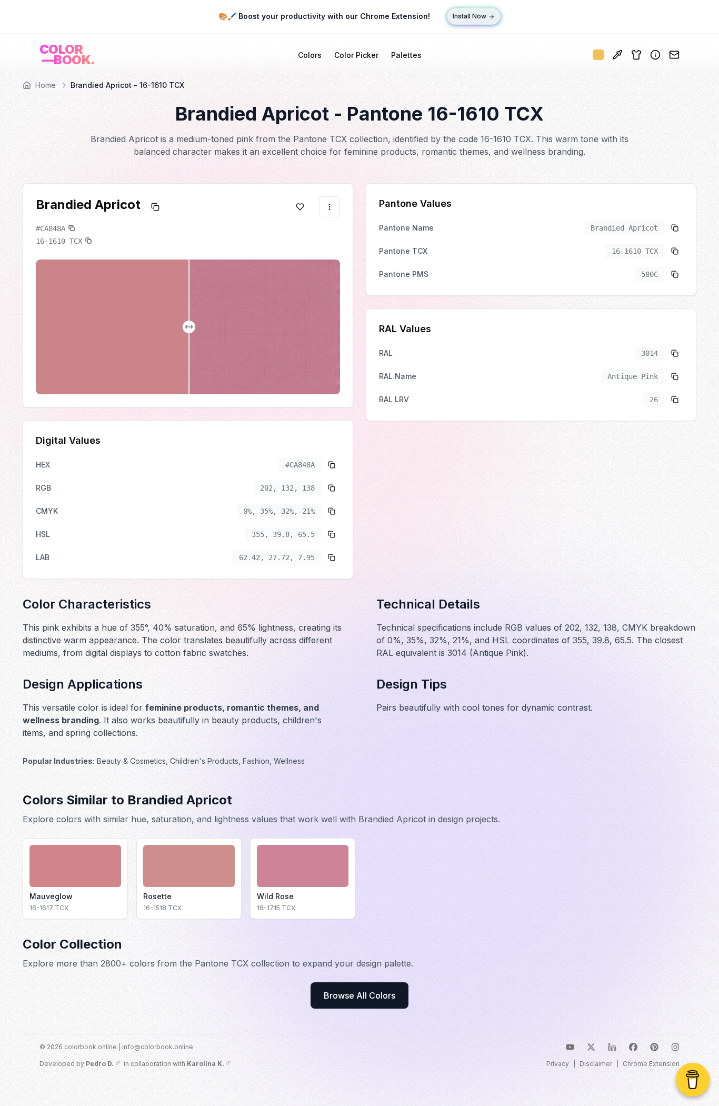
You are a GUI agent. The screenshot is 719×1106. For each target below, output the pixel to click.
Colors (310, 55)
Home (45, 85)
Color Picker (356, 55)
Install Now (469, 17)
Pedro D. (100, 1064)
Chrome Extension (651, 1064)
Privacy (557, 1064)
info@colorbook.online (157, 1047)
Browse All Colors (359, 995)
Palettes (406, 55)
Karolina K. (205, 1064)
